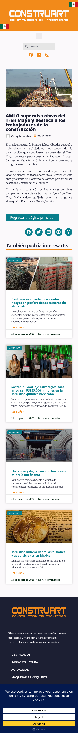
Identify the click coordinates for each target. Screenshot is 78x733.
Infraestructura (24, 662)
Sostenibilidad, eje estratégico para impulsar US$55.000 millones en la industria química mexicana (37, 390)
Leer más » (17, 327)
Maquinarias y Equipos (29, 677)
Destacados (20, 654)
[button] (39, 36)
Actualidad (20, 669)
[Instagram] (47, 54)
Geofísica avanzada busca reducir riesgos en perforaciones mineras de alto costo (38, 302)
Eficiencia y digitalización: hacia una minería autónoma (38, 473)
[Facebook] (31, 54)
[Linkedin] (39, 54)
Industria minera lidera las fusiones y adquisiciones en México (38, 554)
